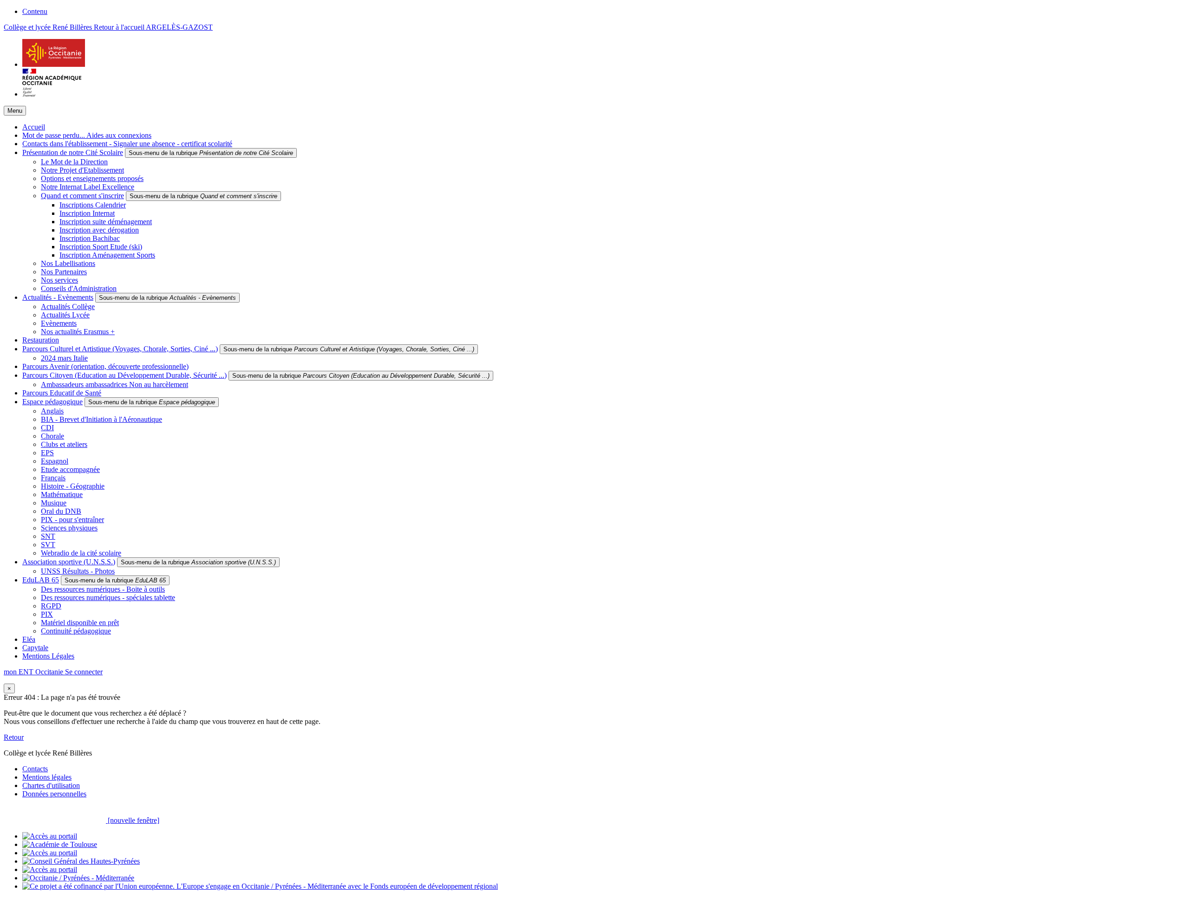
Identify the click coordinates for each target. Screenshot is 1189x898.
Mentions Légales (48, 656)
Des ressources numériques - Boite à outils (103, 589)
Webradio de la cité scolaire (81, 553)
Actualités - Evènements (57, 297)
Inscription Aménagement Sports (107, 255)
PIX (47, 614)
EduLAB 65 (40, 580)
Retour (14, 737)
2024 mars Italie (64, 358)
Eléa (28, 639)
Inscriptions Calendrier (92, 205)
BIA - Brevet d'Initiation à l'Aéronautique (101, 419)
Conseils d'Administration (79, 288)
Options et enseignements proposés (92, 178)
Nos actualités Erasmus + (78, 332)
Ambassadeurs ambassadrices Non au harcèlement (114, 384)
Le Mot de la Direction (74, 162)
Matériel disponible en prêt (80, 623)
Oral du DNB (61, 511)
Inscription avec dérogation (99, 230)
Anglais (52, 411)
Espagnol (54, 461)
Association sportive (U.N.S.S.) (68, 562)
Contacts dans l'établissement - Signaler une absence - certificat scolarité (127, 144)
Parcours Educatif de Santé (61, 393)
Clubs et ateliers (64, 444)
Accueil (33, 127)
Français (53, 478)
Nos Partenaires (64, 272)
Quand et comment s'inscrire (82, 196)
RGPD (51, 606)
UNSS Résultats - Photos (78, 571)
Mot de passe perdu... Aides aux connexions (86, 135)
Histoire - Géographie (73, 486)
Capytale (35, 648)
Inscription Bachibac (89, 238)
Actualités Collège (68, 306)
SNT (48, 536)
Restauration (40, 340)
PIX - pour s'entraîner (72, 519)
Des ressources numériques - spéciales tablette (108, 597)
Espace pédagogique (52, 402)
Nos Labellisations (68, 263)
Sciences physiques (69, 528)
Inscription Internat (87, 213)
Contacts (35, 769)
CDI (47, 428)
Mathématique (62, 494)
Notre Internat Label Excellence (87, 187)
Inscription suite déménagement (105, 222)
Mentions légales (47, 777)
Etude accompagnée (70, 469)
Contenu (34, 11)
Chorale (52, 436)
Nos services (59, 280)
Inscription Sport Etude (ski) (100, 247)
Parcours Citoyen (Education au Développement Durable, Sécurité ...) (124, 375)
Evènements (59, 323)
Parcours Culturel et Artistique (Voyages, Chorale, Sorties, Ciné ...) (120, 349)
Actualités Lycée (65, 315)
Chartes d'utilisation (51, 785)
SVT (48, 545)
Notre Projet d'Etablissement (82, 170)
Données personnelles (54, 794)
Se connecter (84, 672)
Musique (53, 503)
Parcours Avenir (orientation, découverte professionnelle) (105, 366)
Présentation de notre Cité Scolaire (72, 152)
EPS (47, 453)
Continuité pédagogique (76, 631)
